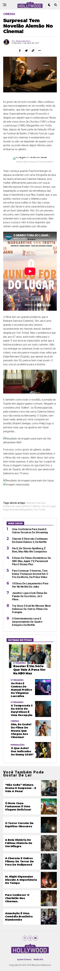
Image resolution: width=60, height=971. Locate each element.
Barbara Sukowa (35, 503)
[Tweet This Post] (26, 50)
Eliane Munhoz (23, 41)
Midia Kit (38, 959)
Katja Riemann (11, 509)
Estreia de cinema (13, 506)
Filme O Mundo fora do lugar (40, 506)
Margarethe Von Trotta (32, 509)
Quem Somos (24, 959)
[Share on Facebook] (20, 50)
